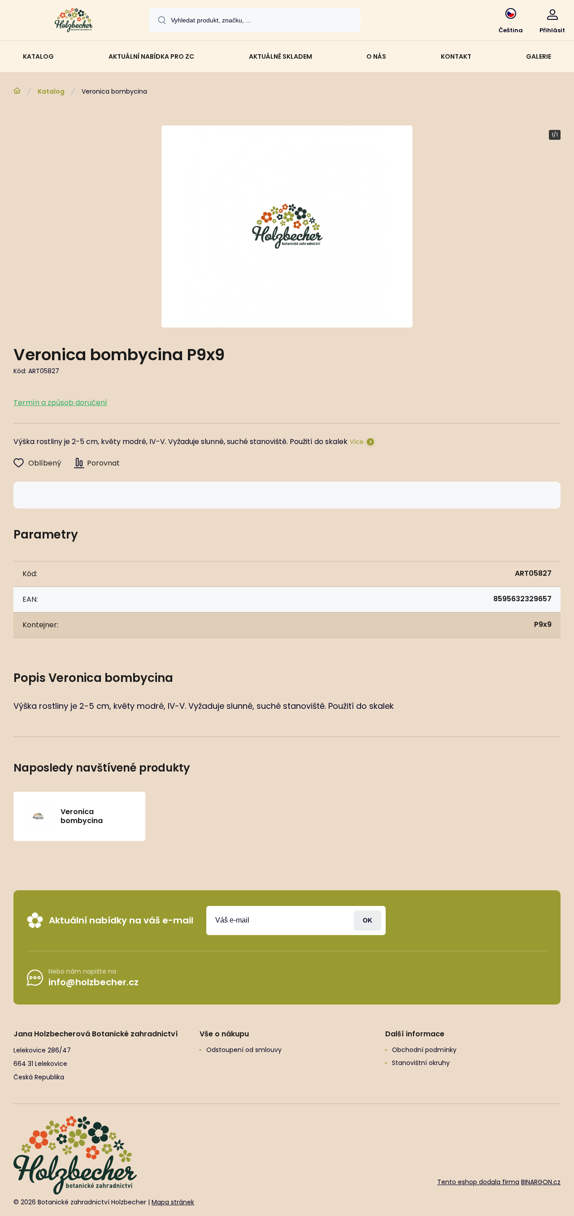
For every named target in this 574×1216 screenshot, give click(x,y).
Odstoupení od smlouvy (244, 1049)
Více (357, 441)
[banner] (73, 21)
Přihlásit (367, 920)
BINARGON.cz (541, 1181)
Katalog (51, 91)
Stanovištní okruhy (421, 1062)
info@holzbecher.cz (93, 982)
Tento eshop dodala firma (478, 1181)
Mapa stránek (173, 1202)
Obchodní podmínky (424, 1049)
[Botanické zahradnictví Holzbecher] (17, 91)
